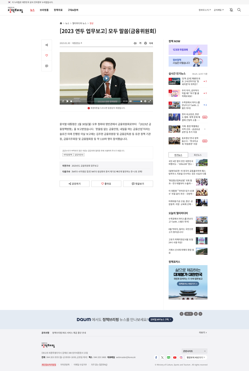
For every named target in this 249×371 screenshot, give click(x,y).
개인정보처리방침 (49, 364)
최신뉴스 (198, 154)
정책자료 (58, 10)
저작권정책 (68, 154)
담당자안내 (79, 154)
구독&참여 (73, 10)
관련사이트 (188, 351)
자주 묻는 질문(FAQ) (99, 364)
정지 (196, 314)
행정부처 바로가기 (195, 357)
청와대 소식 (204, 10)
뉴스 (32, 10)
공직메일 (218, 10)
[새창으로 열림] (145, 43)
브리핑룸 (44, 10)
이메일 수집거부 (80, 364)
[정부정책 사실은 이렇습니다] (188, 61)
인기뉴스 (178, 154)
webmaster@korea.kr (126, 357)
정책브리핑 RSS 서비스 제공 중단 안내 (69, 332)
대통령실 (77, 43)
